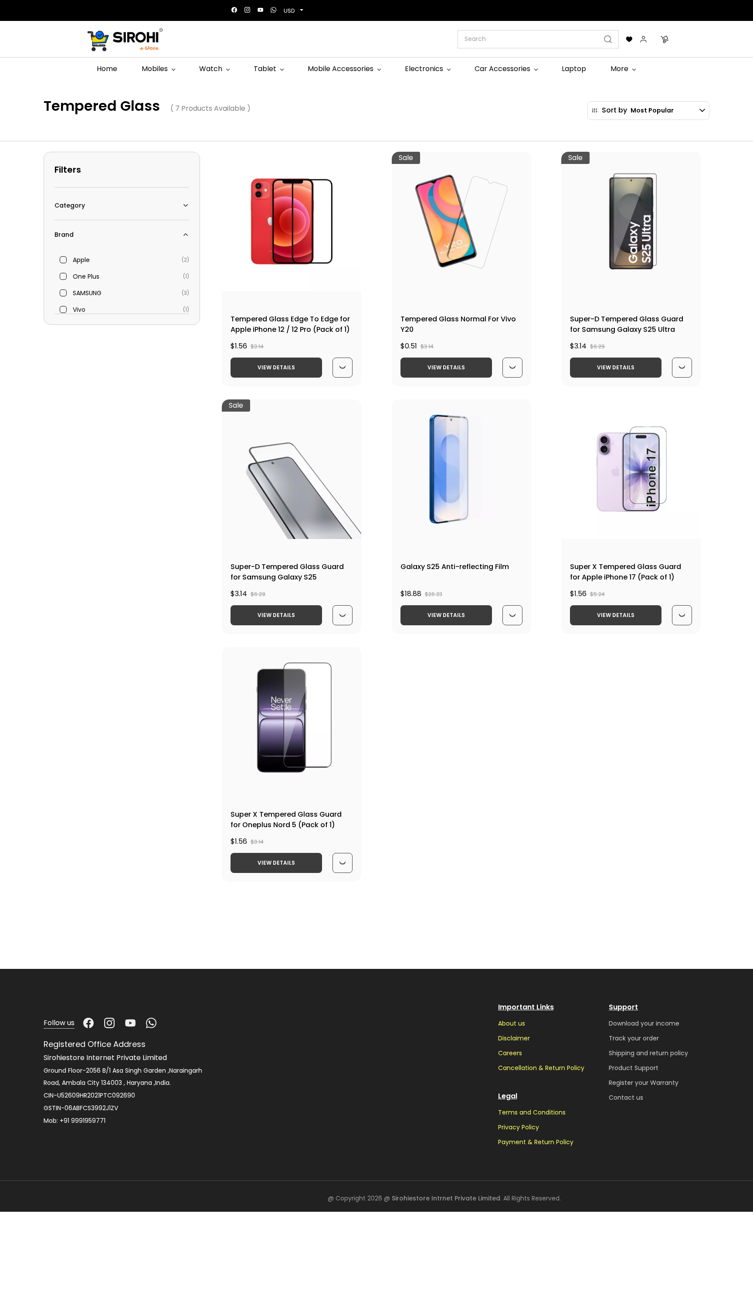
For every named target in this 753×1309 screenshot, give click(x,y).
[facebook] (234, 11)
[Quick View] (342, 367)
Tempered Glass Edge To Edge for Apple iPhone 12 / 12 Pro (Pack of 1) (290, 324)
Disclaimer (514, 1038)
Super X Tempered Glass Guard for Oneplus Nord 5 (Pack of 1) (286, 819)
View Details (276, 367)
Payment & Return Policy (535, 1142)
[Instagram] (109, 1023)
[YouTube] (130, 1023)
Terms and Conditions (532, 1112)
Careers (510, 1053)
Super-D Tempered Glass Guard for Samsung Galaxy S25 (287, 572)
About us (511, 1023)
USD (289, 11)
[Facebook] (88, 1023)
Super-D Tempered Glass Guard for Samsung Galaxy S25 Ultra (626, 324)
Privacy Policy (518, 1127)
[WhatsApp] (151, 1023)
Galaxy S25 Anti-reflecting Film (454, 567)
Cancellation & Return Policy (541, 1068)
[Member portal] (644, 39)
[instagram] (247, 11)
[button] (629, 39)
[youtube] (260, 11)
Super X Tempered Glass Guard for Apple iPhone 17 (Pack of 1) (625, 572)
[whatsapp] (273, 11)
